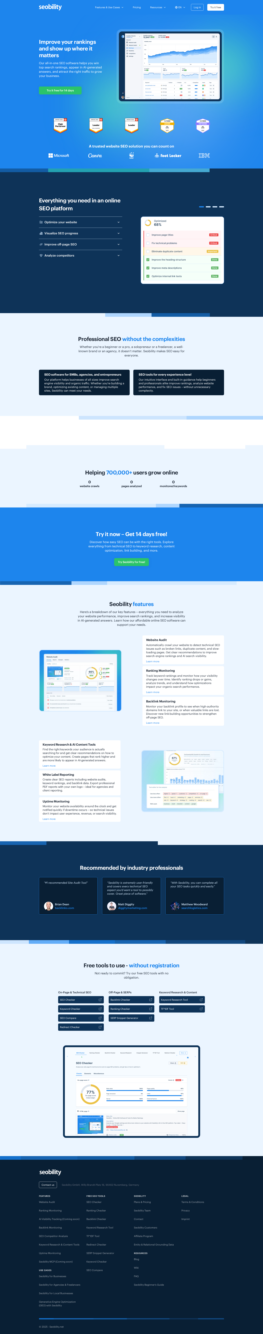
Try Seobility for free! (131, 562)
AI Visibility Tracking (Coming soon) (59, 1219)
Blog (136, 1259)
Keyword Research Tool (174, 999)
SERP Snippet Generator (124, 1018)
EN (180, 7)
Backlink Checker (120, 999)
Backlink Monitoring (50, 1227)
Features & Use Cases (107, 7)
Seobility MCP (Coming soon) (56, 1261)
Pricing (137, 7)
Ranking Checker (120, 1008)
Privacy (185, 1210)
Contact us (48, 1184)
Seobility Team (142, 1210)
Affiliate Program (143, 1236)
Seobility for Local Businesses (56, 1293)
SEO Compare (68, 1018)
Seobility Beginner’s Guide (149, 1284)
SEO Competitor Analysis (53, 1236)
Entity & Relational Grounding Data (154, 1244)
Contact (138, 1219)
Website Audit (47, 1202)
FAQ (136, 1276)
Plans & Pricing (142, 1202)
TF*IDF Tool (167, 1008)
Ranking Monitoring (50, 1210)
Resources (156, 7)
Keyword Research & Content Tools (59, 1244)
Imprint (185, 1219)
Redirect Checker (70, 1027)
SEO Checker (67, 999)
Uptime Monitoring (50, 1253)
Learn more (152, 661)
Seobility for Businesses (52, 1276)
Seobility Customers (145, 1227)
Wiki (136, 1267)
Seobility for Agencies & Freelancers (59, 1284)
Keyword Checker (70, 1008)
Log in (197, 7)
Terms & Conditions (192, 1202)
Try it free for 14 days (60, 90)
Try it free (215, 7)
